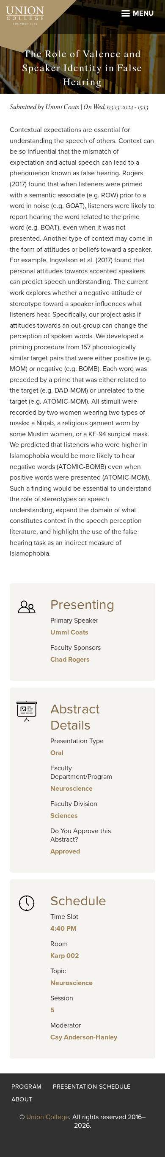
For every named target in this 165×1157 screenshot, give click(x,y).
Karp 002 (64, 956)
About (22, 1099)
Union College (47, 1117)
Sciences (64, 816)
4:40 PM (63, 928)
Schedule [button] (78, 901)
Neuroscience (71, 788)
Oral (56, 753)
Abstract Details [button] (74, 717)
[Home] (22, 13)
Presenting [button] (82, 605)
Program (26, 1086)
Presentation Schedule (92, 1086)
